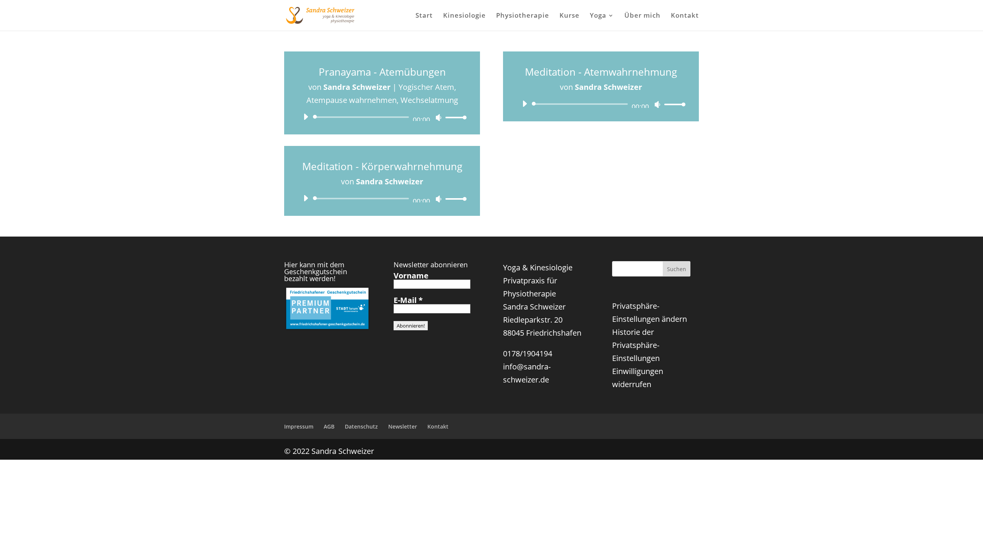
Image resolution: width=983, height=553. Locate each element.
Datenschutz (361, 426)
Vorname (411, 276)
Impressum (298, 426)
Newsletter (402, 426)
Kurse (569, 16)
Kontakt (685, 16)
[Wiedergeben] (306, 117)
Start (424, 16)
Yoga (598, 16)
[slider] (454, 117)
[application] (382, 117)
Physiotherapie (522, 16)
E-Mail (408, 300)
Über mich (642, 16)
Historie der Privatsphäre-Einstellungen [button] (636, 345)
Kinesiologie (464, 16)
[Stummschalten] (438, 117)
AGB (329, 426)
